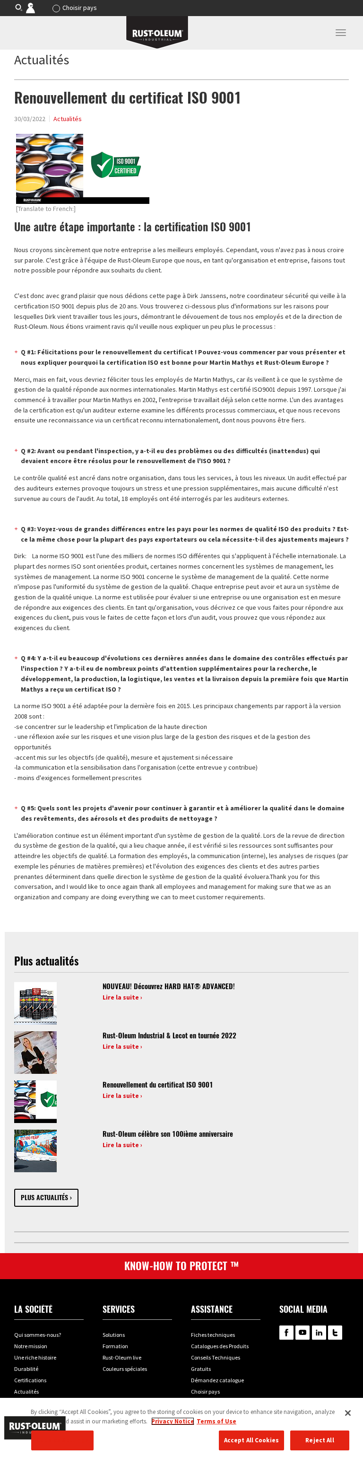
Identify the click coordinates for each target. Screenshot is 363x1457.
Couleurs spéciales (125, 1368)
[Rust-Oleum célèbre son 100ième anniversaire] (35, 1150)
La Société (33, 1309)
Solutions (114, 1334)
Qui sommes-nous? (37, 1334)
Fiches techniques (213, 1334)
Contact (37, 7)
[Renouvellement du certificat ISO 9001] (35, 1101)
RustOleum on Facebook (286, 1332)
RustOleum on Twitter (335, 1332)
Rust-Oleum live (122, 1357)
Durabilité (26, 1368)
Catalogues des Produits (220, 1346)
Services (119, 1309)
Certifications (30, 1380)
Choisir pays (79, 7)
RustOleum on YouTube (302, 1332)
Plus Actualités (44, 1197)
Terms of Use (216, 1421)
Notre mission (30, 1346)
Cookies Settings (62, 1440)
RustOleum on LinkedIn (319, 1332)
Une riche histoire (35, 1357)
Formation (115, 1346)
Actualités (67, 118)
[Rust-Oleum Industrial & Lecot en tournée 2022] (35, 1052)
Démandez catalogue (217, 1380)
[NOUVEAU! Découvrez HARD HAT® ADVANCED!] (35, 1003)
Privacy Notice (172, 1421)
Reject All (319, 1440)
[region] (181, 1427)
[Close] (347, 1413)
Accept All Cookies (251, 1440)
